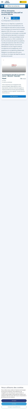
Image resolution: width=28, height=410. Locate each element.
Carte (7, 18)
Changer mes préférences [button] (14, 407)
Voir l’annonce (14, 96)
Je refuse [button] (14, 403)
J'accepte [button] (14, 400)
